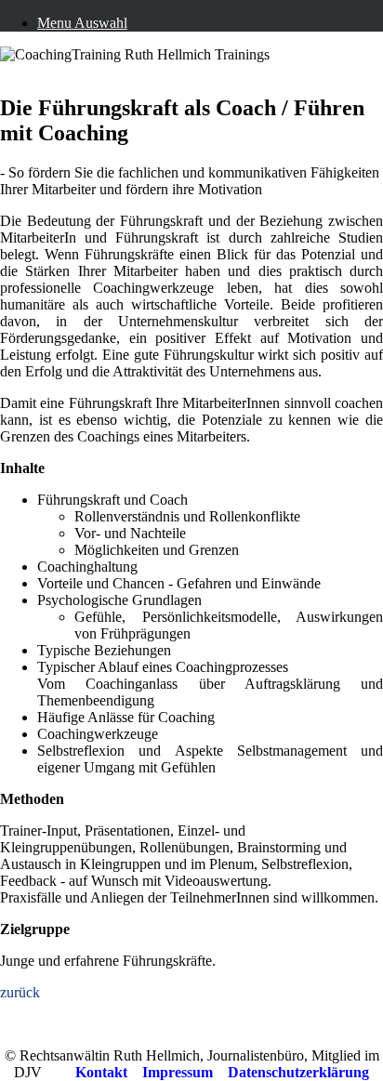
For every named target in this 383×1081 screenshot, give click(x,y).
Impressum (177, 1072)
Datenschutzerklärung (298, 1072)
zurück (20, 992)
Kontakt (101, 1072)
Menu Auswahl (82, 23)
